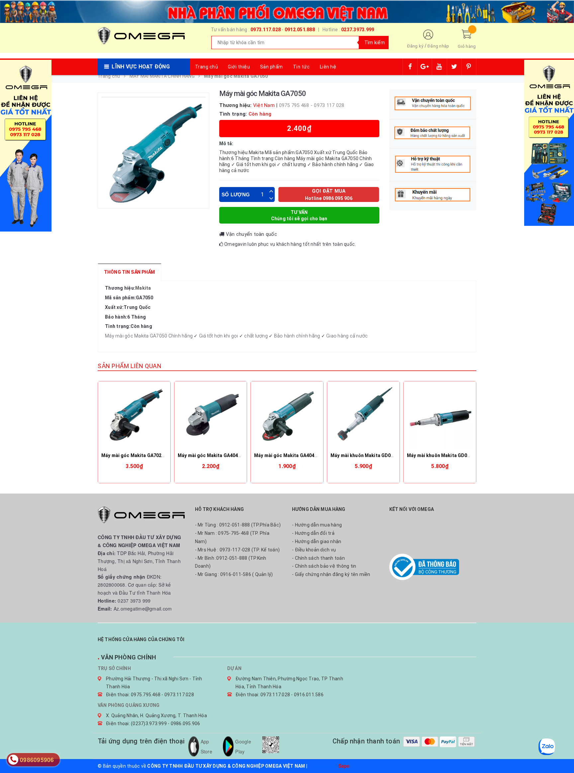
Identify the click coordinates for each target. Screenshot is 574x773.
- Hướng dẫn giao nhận (316, 541)
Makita (143, 288)
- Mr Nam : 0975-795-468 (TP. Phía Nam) (232, 537)
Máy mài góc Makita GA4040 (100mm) (296, 455)
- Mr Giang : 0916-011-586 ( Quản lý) (234, 574)
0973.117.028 (265, 29)
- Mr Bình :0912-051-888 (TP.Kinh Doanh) (230, 562)
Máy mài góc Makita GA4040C (211, 455)
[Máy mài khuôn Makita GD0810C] (363, 417)
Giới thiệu (239, 66)
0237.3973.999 (357, 29)
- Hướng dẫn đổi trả (313, 533)
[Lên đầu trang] (562, 753)
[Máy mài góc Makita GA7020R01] (134, 417)
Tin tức (301, 66)
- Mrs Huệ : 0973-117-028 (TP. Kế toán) (237, 549)
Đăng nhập (438, 46)
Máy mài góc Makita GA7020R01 (137, 455)
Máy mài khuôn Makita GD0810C (366, 455)
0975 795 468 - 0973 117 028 (311, 105)
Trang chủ (206, 66)
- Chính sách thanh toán (318, 558)
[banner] (287, 10)
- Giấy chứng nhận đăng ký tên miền (331, 574)
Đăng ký (415, 46)
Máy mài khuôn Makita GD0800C (443, 455)
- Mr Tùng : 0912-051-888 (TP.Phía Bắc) (238, 525)
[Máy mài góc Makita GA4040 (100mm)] (287, 417)
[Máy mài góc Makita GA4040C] (210, 417)
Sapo (344, 766)
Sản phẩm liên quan (129, 366)
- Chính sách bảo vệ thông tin (324, 566)
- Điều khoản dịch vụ (314, 549)
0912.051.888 (300, 29)
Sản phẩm (271, 66)
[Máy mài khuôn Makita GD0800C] (440, 417)
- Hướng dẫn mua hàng (317, 525)
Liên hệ (328, 66)
